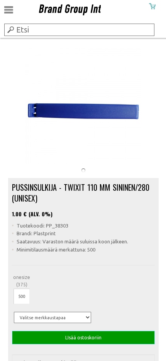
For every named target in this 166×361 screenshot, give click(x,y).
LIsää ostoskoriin (83, 337)
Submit (10, 29)
